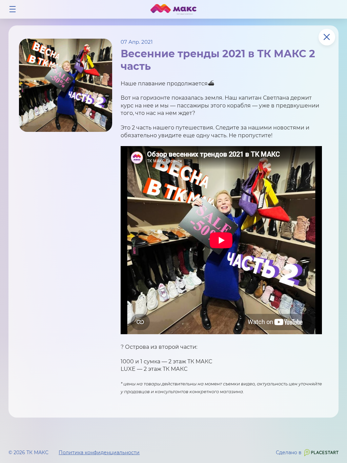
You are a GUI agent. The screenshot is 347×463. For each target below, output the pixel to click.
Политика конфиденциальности (99, 453)
